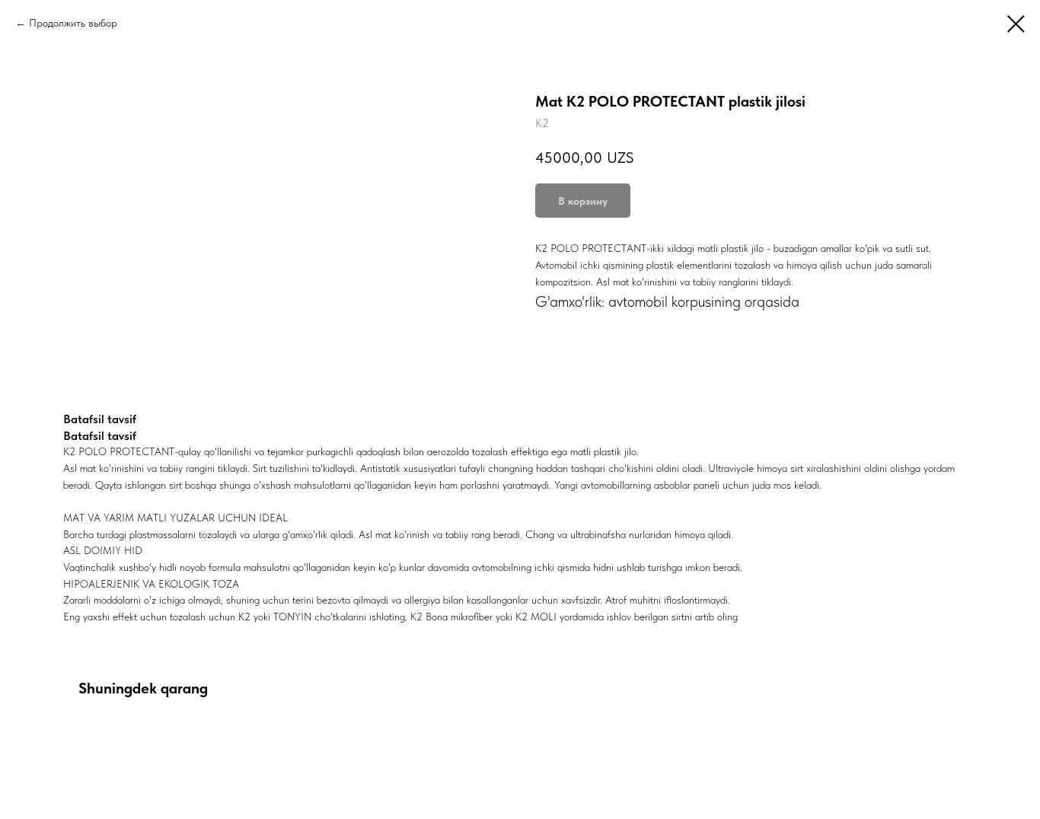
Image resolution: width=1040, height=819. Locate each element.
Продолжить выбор (73, 23)
